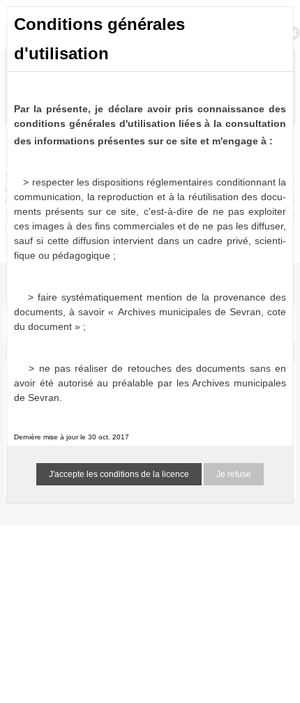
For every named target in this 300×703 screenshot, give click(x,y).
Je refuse (233, 474)
